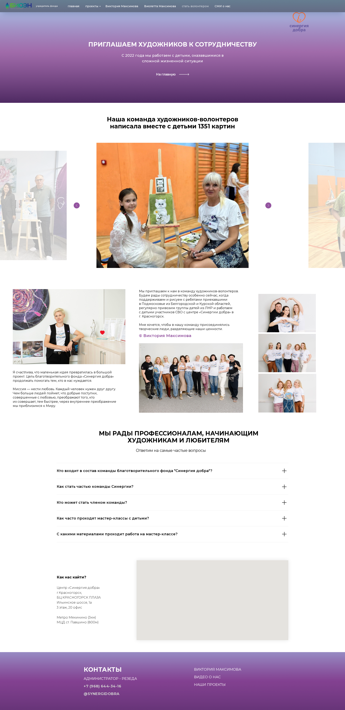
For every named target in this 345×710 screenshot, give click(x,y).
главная (73, 6)
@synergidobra (102, 694)
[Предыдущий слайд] (77, 205)
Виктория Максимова (121, 6)
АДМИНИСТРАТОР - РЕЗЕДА (110, 678)
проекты (91, 6)
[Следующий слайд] (268, 205)
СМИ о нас (222, 6)
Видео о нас (207, 677)
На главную (166, 74)
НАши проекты (210, 684)
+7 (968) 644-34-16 (102, 686)
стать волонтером (195, 6)
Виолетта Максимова (160, 6)
